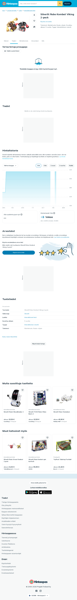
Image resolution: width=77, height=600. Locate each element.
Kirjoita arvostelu (46, 21)
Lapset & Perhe (12, 10)
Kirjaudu (67, 3)
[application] (38, 189)
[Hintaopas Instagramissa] (40, 591)
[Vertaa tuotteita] (34, 27)
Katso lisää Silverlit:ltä (9, 337)
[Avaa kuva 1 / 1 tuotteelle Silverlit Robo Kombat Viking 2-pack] (17, 25)
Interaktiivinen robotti (31, 325)
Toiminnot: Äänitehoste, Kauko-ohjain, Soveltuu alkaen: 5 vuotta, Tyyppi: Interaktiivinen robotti (56, 26)
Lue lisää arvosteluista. (61, 237)
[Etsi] (60, 3)
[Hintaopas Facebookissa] (36, 591)
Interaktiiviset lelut (29, 10)
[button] (34, 15)
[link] (14, 405)
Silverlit (26, 314)
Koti (3, 10)
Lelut (20, 10)
